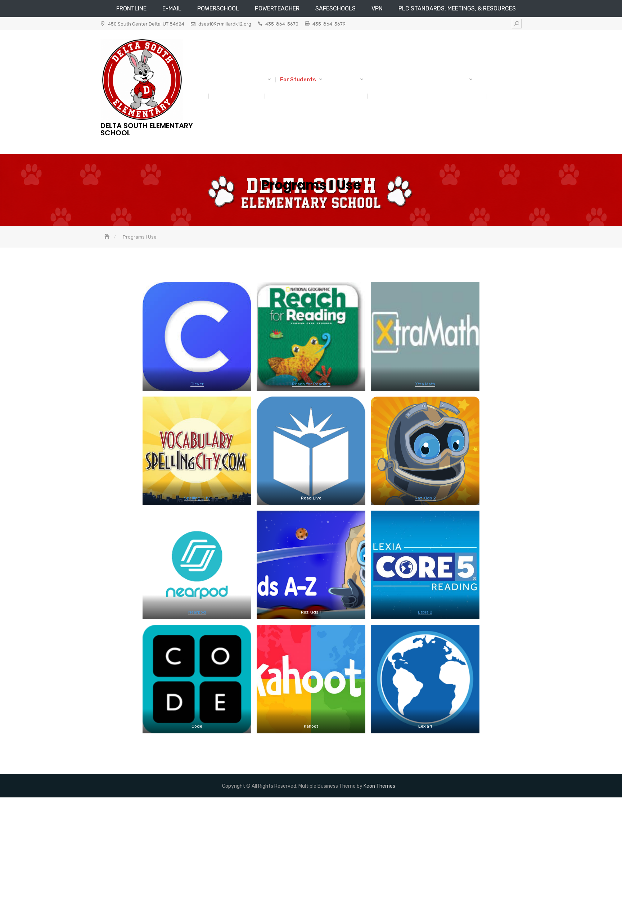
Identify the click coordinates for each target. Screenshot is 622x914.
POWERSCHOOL (218, 8)
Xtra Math (425, 383)
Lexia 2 (425, 612)
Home (499, 95)
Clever (197, 383)
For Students (298, 79)
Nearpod (197, 612)
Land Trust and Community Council (419, 79)
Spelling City (197, 498)
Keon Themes (379, 786)
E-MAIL (171, 8)
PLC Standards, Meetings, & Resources (457, 8)
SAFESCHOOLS (335, 8)
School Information (239, 79)
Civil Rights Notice (293, 95)
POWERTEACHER (277, 8)
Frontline (131, 8)
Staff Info (344, 79)
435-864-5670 (281, 24)
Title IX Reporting (236, 95)
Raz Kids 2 (425, 498)
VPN (377, 8)
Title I (489, 79)
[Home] (107, 237)
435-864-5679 (329, 24)
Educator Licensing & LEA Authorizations (427, 95)
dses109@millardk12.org (224, 24)
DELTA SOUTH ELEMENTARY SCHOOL (146, 129)
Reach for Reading (311, 383)
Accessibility (345, 95)
